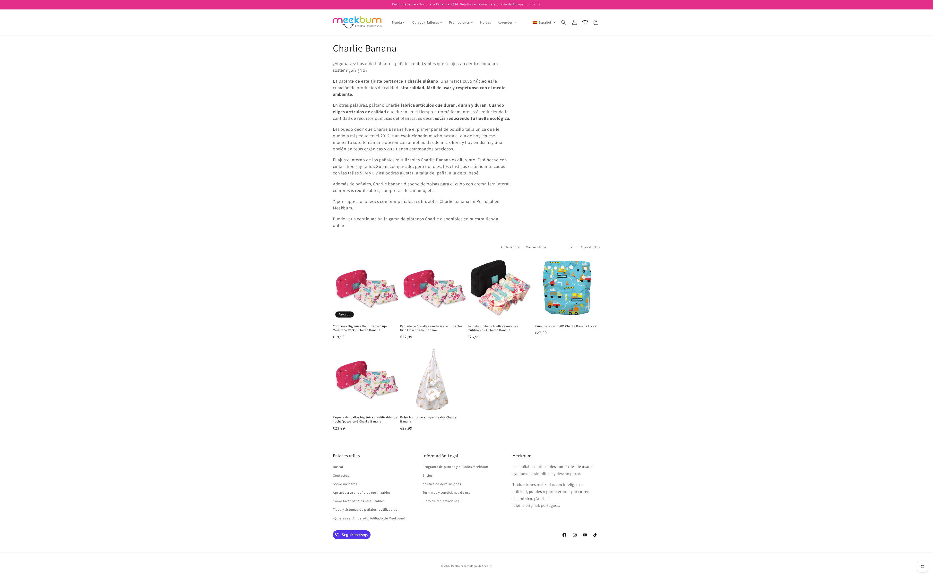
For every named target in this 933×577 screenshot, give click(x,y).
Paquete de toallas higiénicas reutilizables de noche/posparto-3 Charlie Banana (365, 419)
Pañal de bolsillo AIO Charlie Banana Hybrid (566, 326)
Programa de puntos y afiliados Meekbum (455, 467)
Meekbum (457, 566)
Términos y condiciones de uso (447, 492)
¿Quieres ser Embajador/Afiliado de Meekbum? (369, 518)
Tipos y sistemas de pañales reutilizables (365, 509)
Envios (428, 475)
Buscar (338, 467)
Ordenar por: (511, 247)
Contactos (341, 475)
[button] (544, 22)
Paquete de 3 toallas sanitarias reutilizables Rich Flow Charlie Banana (431, 328)
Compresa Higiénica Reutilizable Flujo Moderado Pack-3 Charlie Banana (360, 328)
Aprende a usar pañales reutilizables (362, 492)
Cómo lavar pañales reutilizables (359, 501)
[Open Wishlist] (585, 22)
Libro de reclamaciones (441, 501)
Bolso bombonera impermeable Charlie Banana (428, 419)
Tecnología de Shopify (478, 566)
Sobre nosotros (345, 484)
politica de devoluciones (442, 484)
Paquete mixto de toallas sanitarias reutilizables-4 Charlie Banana (492, 328)
